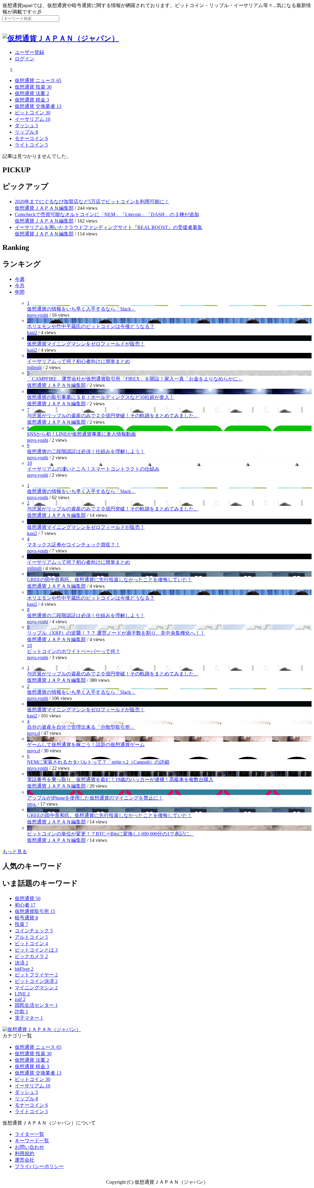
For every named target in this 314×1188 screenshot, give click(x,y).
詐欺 (21, 1011)
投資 (21, 924)
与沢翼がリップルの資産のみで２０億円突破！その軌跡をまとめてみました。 (113, 415)
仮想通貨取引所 (35, 911)
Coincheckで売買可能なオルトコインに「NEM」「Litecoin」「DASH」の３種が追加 (107, 214)
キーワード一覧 (32, 1140)
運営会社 (24, 1160)
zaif (20, 999)
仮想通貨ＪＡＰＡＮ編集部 (44, 208)
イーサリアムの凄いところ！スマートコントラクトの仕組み (93, 469)
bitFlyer (24, 969)
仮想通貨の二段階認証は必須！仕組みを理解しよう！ (86, 451)
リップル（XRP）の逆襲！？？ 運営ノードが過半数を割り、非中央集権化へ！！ (116, 633)
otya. (31, 804)
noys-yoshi (37, 315)
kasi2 (32, 332)
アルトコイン (31, 937)
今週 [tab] (20, 279)
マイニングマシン (36, 987)
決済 (21, 962)
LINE (22, 993)
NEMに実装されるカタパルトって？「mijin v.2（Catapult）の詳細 (98, 762)
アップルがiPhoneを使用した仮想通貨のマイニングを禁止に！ (95, 797)
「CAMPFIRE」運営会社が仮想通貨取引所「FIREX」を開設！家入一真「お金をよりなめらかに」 (135, 378)
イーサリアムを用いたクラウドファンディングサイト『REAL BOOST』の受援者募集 (108, 227)
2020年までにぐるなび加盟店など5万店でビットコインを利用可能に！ (92, 201)
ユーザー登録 (29, 52)
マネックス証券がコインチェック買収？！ (73, 544)
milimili (34, 367)
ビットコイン (31, 943)
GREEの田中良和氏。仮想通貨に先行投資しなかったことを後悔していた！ (109, 579)
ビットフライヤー (36, 974)
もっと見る (14, 851)
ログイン (24, 58)
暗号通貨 (26, 917)
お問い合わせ (29, 1147)
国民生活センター (36, 1005)
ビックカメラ (31, 956)
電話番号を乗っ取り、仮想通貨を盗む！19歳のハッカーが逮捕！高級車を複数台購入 (120, 779)
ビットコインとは (36, 950)
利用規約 (24, 1153)
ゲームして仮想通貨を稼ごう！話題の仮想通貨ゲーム (86, 744)
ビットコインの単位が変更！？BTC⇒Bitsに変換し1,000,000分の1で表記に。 (110, 833)
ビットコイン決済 (36, 981)
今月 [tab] (20, 285)
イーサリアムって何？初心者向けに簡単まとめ (78, 361)
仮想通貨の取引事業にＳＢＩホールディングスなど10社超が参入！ (100, 397)
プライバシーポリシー (39, 1166)
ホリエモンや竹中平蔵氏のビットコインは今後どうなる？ (91, 326)
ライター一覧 (29, 1134)
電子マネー (29, 1018)
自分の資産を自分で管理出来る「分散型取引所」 (81, 727)
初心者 (25, 904)
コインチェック (34, 930)
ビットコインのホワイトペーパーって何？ (73, 651)
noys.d (33, 733)
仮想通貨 (27, 898)
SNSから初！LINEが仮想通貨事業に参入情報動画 (81, 434)
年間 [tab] (20, 292)
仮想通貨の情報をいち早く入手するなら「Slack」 (81, 308)
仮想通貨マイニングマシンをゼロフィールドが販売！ (86, 343)
